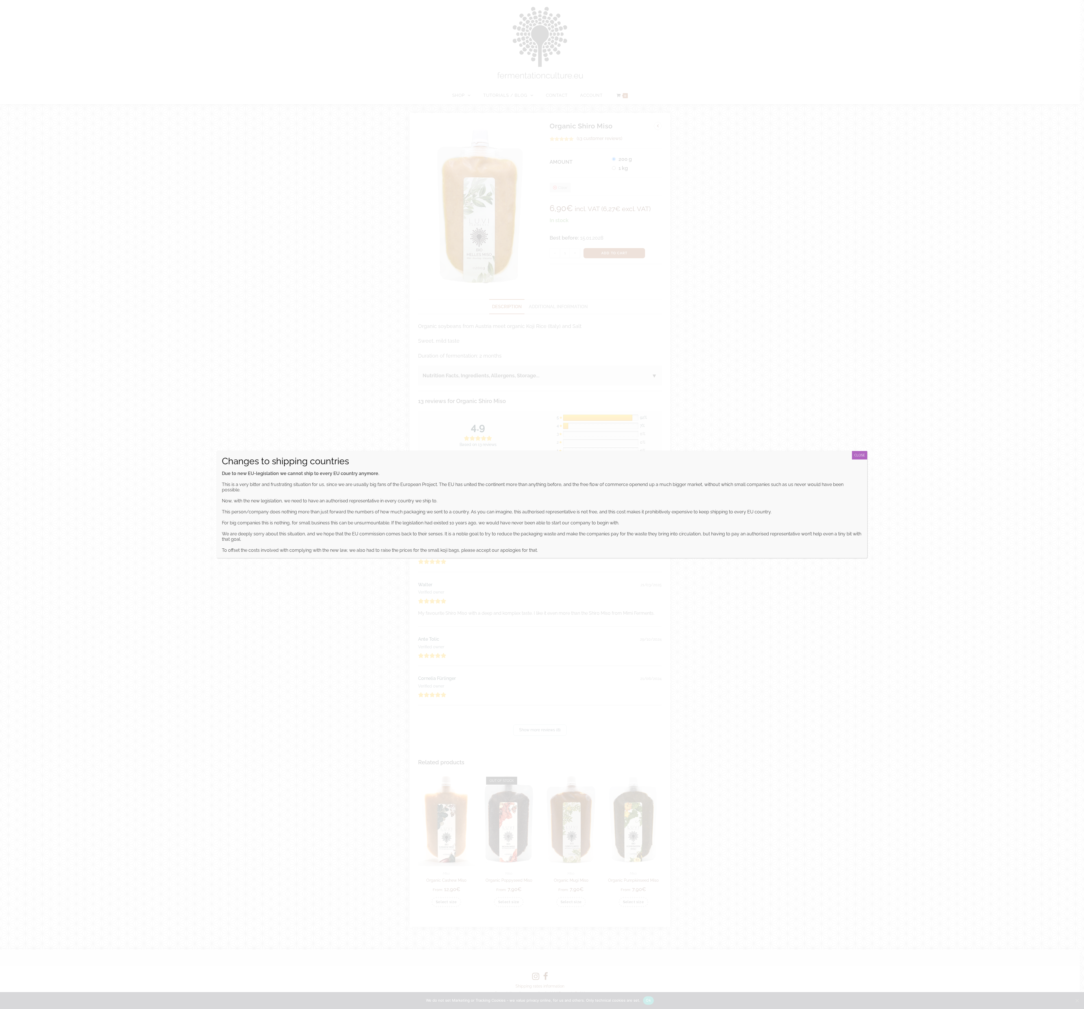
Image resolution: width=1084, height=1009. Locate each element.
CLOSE (859, 455)
